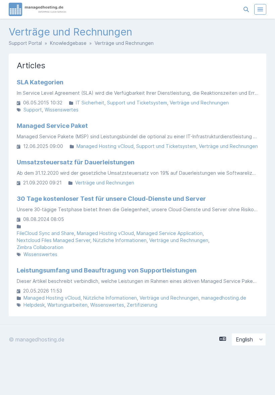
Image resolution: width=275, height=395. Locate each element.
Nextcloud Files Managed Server (53, 240)
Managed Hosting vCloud (104, 146)
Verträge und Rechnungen (199, 102)
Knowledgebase (68, 43)
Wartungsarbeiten (67, 305)
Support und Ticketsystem (137, 102)
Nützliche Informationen (120, 240)
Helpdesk (34, 305)
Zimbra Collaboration (40, 247)
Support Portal (25, 43)
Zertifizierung (142, 305)
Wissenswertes (61, 109)
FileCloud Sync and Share (45, 233)
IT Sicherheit (90, 102)
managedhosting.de (223, 298)
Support (32, 109)
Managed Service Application (169, 233)
